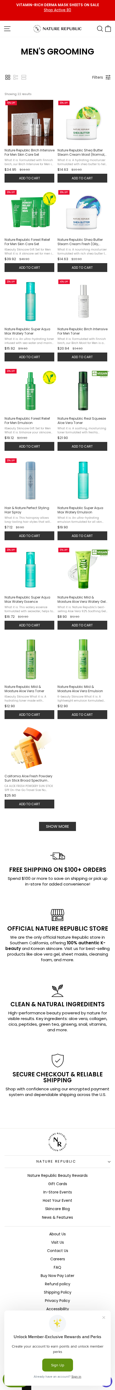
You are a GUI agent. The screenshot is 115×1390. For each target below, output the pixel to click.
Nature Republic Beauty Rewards (58, 1175)
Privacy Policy (57, 1300)
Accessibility (57, 1309)
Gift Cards (57, 1183)
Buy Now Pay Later (57, 1275)
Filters (97, 77)
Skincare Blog (57, 1208)
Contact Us (57, 1250)
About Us (57, 1234)
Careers (57, 1259)
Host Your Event (57, 1200)
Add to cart (29, 178)
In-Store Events (57, 1192)
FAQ (57, 1267)
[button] (8, 77)
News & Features (57, 1217)
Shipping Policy (57, 1292)
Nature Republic (56, 1161)
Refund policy (57, 1284)
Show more (57, 826)
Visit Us (57, 1242)
